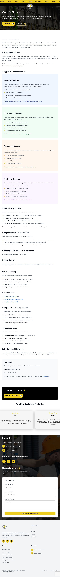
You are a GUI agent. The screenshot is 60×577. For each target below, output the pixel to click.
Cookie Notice (45, 571)
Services (20, 23)
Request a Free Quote (11, 395)
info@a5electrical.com (13, 446)
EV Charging (26, 1)
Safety (11, 1)
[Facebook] (9, 461)
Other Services (5, 562)
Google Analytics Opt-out (12, 296)
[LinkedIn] (13, 461)
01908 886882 (10, 450)
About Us (33, 531)
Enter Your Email (9, 491)
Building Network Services (8, 560)
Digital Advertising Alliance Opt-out (14, 299)
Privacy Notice (45, 376)
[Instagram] (4, 461)
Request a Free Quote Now (30, 513)
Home (32, 529)
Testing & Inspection (7, 549)
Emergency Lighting (7, 554)
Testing (17, 1)
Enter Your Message (9, 499)
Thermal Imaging (6, 552)
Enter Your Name (9, 484)
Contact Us (7, 23)
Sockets (48, 1)
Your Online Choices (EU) (11, 302)
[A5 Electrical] (30, 6)
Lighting (34, 1)
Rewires (41, 1)
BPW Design (11, 571)
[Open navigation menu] (57, 4)
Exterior (4, 1)
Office (54, 1)
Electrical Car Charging (7, 557)
